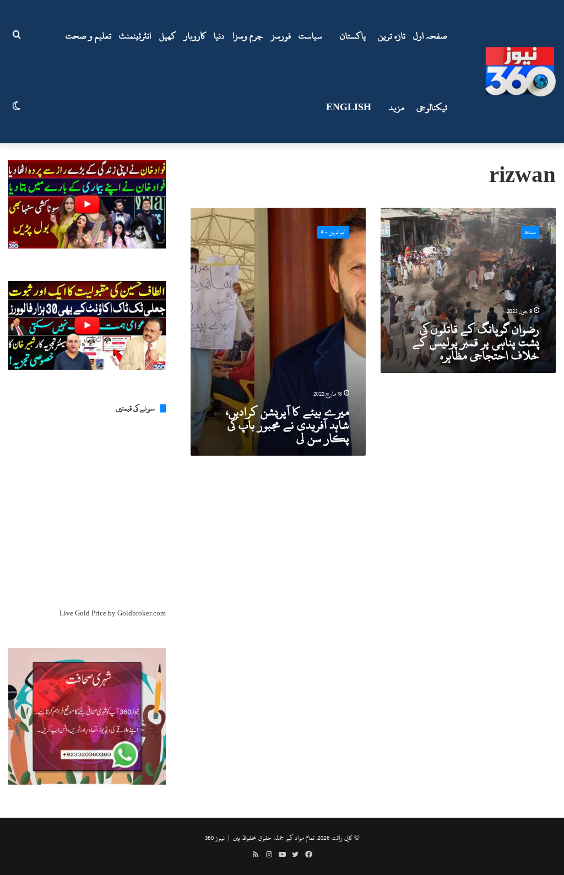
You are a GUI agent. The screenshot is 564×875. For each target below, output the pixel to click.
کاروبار (195, 36)
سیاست (310, 36)
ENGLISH (348, 107)
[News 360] (520, 71)
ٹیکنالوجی (431, 107)
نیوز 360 (215, 837)
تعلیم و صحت (88, 36)
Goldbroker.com (141, 613)
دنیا (219, 36)
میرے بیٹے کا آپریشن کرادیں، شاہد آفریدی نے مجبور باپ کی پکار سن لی (287, 425)
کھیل (167, 36)
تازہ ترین (391, 36)
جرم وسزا (247, 36)
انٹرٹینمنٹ (135, 36)
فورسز (281, 36)
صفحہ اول (430, 36)
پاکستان (353, 36)
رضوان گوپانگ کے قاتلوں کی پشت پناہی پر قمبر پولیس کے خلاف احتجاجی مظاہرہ (476, 342)
